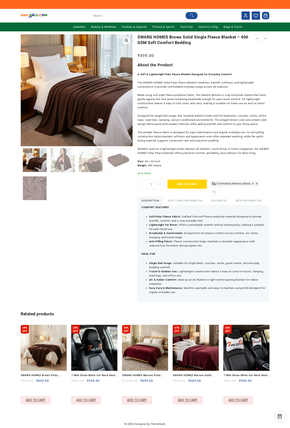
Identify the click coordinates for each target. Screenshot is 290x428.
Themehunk (158, 423)
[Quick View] (24, 389)
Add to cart (187, 184)
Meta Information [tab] (249, 200)
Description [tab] (150, 200)
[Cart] (265, 15)
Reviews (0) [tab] (219, 200)
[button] (126, 40)
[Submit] (192, 15)
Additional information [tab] (185, 200)
